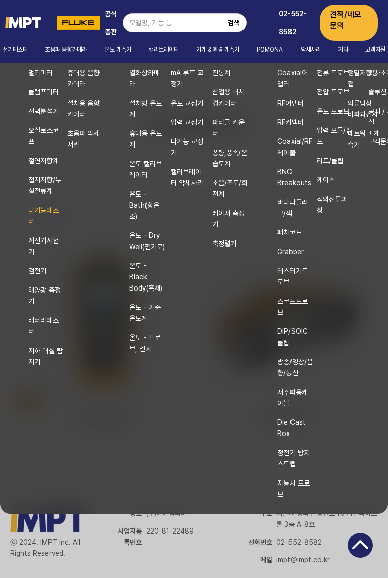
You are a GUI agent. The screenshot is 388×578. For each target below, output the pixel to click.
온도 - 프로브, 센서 (145, 343)
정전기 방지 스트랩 (293, 458)
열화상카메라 (144, 78)
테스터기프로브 (292, 276)
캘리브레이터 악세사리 (187, 177)
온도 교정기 (187, 103)
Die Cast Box (291, 428)
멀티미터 (40, 73)
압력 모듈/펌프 (334, 136)
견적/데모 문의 (345, 20)
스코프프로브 (292, 306)
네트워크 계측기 (364, 139)
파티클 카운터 (228, 127)
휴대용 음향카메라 (83, 78)
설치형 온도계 (145, 108)
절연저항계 (43, 161)
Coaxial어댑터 (292, 78)
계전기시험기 (43, 246)
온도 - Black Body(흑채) (145, 277)
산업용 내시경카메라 (228, 97)
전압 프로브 (333, 92)
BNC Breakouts (294, 177)
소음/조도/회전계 (230, 188)
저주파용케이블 (292, 397)
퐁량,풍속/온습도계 (229, 158)
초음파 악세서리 (83, 139)
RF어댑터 (290, 103)
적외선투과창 (332, 204)
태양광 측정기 (44, 295)
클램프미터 (43, 92)
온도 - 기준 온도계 (145, 312)
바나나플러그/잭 (292, 207)
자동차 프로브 (293, 488)
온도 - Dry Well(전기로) (147, 241)
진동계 (221, 73)
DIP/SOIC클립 (292, 337)
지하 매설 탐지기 (45, 356)
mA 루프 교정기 (187, 78)
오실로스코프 (43, 136)
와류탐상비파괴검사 (363, 108)
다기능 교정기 (187, 147)
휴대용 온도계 (145, 139)
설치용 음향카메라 (83, 108)
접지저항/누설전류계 (44, 185)
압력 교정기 (187, 122)
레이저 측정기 (228, 218)
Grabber (290, 252)
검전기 (37, 271)
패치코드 (289, 232)
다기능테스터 (43, 215)
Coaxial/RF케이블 (294, 147)
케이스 (326, 180)
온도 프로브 (333, 111)
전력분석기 (43, 111)
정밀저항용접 (363, 78)
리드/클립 (330, 161)
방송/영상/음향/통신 (295, 367)
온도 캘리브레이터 (145, 169)
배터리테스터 (43, 325)
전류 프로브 (333, 73)
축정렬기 (224, 243)
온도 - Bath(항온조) (144, 205)
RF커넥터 (290, 122)
